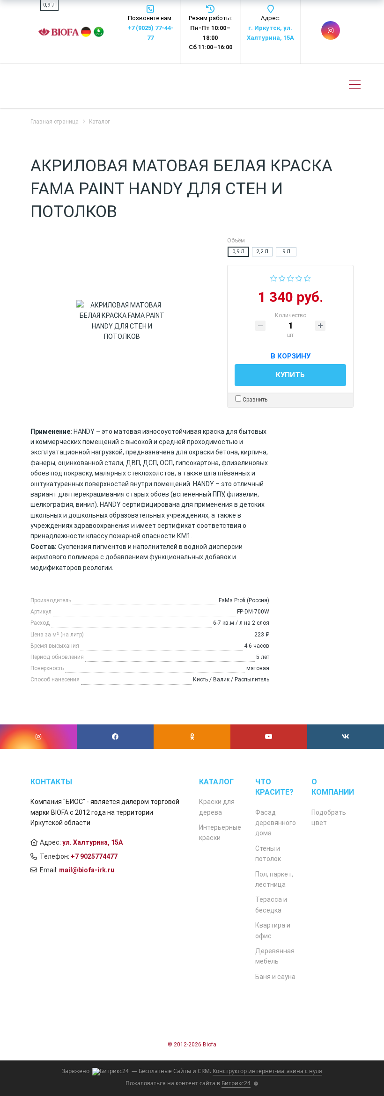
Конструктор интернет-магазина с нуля (267, 1071)
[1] (273, 277)
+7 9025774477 (94, 856)
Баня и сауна (275, 976)
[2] (282, 277)
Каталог (216, 781)
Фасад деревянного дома (275, 823)
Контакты (51, 781)
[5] (307, 277)
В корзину (290, 355)
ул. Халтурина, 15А (92, 842)
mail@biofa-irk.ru (86, 870)
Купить (290, 375)
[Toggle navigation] (355, 86)
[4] (299, 277)
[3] (290, 277)
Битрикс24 (236, 1083)
